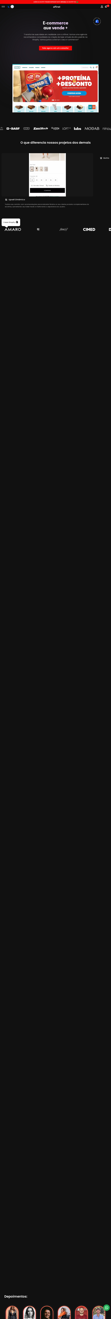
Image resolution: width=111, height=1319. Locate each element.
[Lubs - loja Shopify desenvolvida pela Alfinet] (77, 128)
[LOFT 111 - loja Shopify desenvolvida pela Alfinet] (67, 128)
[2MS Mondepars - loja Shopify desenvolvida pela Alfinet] (1, 128)
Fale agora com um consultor (55, 48)
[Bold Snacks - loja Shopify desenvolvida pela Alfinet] (26, 128)
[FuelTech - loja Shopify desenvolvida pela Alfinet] (40, 128)
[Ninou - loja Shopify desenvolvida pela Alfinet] (107, 128)
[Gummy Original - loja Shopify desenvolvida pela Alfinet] (55, 128)
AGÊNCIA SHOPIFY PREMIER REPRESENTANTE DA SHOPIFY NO (54, 2)
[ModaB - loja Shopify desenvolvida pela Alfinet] (92, 128)
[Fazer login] (102, 6)
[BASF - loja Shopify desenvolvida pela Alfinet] (13, 128)
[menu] (3, 6)
